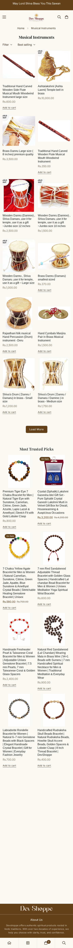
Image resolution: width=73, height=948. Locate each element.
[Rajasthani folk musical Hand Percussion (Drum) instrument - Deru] (19, 313)
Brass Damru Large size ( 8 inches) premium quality (18, 152)
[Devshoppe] (36, 17)
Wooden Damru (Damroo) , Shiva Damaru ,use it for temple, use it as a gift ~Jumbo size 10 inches (54, 220)
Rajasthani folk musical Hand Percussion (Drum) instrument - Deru (17, 337)
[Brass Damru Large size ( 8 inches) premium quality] (19, 131)
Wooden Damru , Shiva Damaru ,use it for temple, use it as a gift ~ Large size (18, 279)
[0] (66, 17)
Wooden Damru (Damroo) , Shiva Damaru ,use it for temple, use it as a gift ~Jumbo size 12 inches (19, 220)
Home (20, 28)
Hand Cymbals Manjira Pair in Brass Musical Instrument (52, 337)
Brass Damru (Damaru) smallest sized (52, 277)
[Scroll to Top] (66, 930)
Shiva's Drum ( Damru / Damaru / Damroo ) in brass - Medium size (52, 398)
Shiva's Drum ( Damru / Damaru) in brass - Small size (17, 398)
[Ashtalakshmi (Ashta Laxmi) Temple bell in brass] (54, 66)
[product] (9, 943)
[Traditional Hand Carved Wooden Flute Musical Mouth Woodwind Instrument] (54, 131)
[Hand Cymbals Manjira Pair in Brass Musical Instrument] (54, 313)
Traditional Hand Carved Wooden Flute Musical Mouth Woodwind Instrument (52, 156)
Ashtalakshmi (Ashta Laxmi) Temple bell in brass (50, 90)
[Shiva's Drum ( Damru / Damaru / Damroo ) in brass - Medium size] (54, 374)
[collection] (28, 943)
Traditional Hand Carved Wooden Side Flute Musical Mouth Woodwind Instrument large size (18, 91)
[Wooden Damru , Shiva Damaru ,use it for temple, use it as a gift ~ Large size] (19, 256)
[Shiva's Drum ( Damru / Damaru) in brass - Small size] (19, 374)
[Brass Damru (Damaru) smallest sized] (54, 256)
